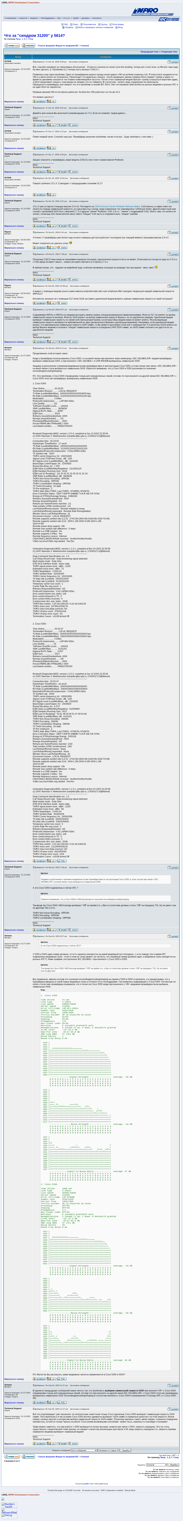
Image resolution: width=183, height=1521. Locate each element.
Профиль (69, 27)
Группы (104, 24)
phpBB (86, 1484)
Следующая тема (169, 52)
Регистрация (118, 24)
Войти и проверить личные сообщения (95, 27)
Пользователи (89, 24)
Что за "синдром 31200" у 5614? (34, 35)
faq (58, 18)
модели (34, 18)
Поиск (75, 24)
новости (23, 18)
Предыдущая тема (149, 52)
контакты (96, 18)
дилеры (85, 18)
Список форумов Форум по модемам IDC (58, 46)
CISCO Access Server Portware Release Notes (117, 206)
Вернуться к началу (14, 101)
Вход (120, 27)
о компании (10, 18)
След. (30, 39)
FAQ (66, 24)
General (85, 46)
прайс (76, 18)
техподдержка (48, 18)
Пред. (18, 39)
